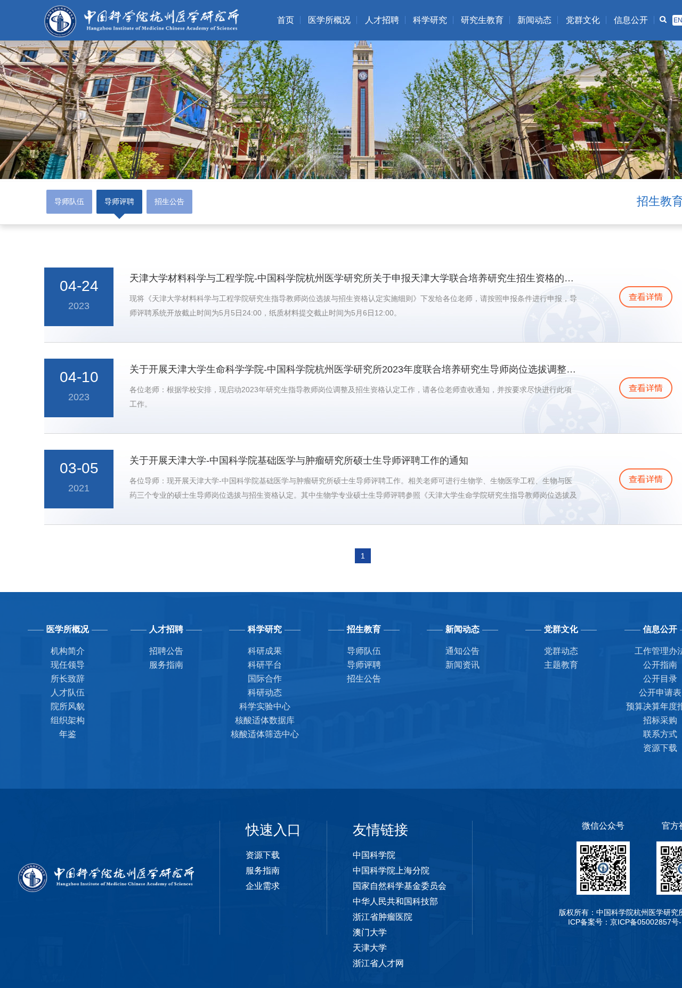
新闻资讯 (462, 664)
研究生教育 (482, 20)
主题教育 (561, 664)
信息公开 (631, 20)
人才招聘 (382, 20)
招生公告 (169, 201)
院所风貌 (68, 706)
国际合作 (265, 678)
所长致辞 (68, 678)
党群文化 (583, 20)
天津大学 (370, 947)
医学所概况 (329, 20)
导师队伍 (69, 201)
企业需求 (263, 885)
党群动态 (561, 650)
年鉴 (67, 734)
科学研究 (430, 20)
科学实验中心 (264, 706)
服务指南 (166, 664)
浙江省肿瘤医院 (382, 916)
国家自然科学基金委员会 (399, 885)
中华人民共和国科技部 (395, 901)
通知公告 (462, 650)
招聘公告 (166, 650)
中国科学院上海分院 (391, 870)
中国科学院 (374, 855)
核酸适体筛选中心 (265, 734)
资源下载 (263, 855)
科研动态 (265, 692)
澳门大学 (370, 932)
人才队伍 (68, 692)
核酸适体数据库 (265, 720)
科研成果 (265, 650)
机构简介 (68, 650)
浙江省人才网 (378, 963)
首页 (285, 20)
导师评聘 (119, 201)
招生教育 (364, 629)
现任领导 (68, 664)
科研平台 (265, 664)
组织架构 (68, 720)
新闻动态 (534, 20)
